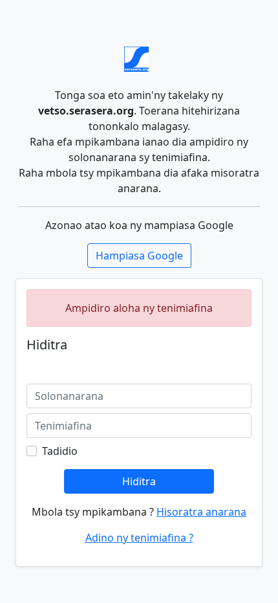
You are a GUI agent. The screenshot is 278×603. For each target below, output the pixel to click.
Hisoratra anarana (201, 512)
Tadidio (60, 451)
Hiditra (139, 481)
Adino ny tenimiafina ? (139, 538)
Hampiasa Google (139, 255)
